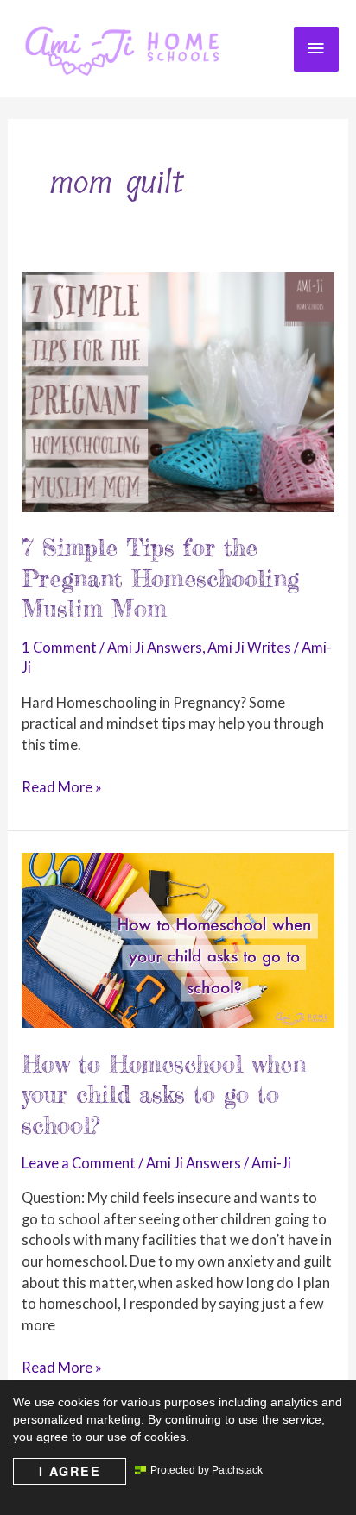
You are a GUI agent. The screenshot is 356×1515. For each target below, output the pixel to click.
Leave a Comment (79, 1163)
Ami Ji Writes (249, 647)
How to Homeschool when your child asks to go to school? (164, 1094)
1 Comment (59, 647)
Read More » (62, 788)
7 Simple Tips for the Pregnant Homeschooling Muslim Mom (160, 578)
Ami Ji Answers (154, 647)
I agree (70, 1471)
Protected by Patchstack (206, 1470)
